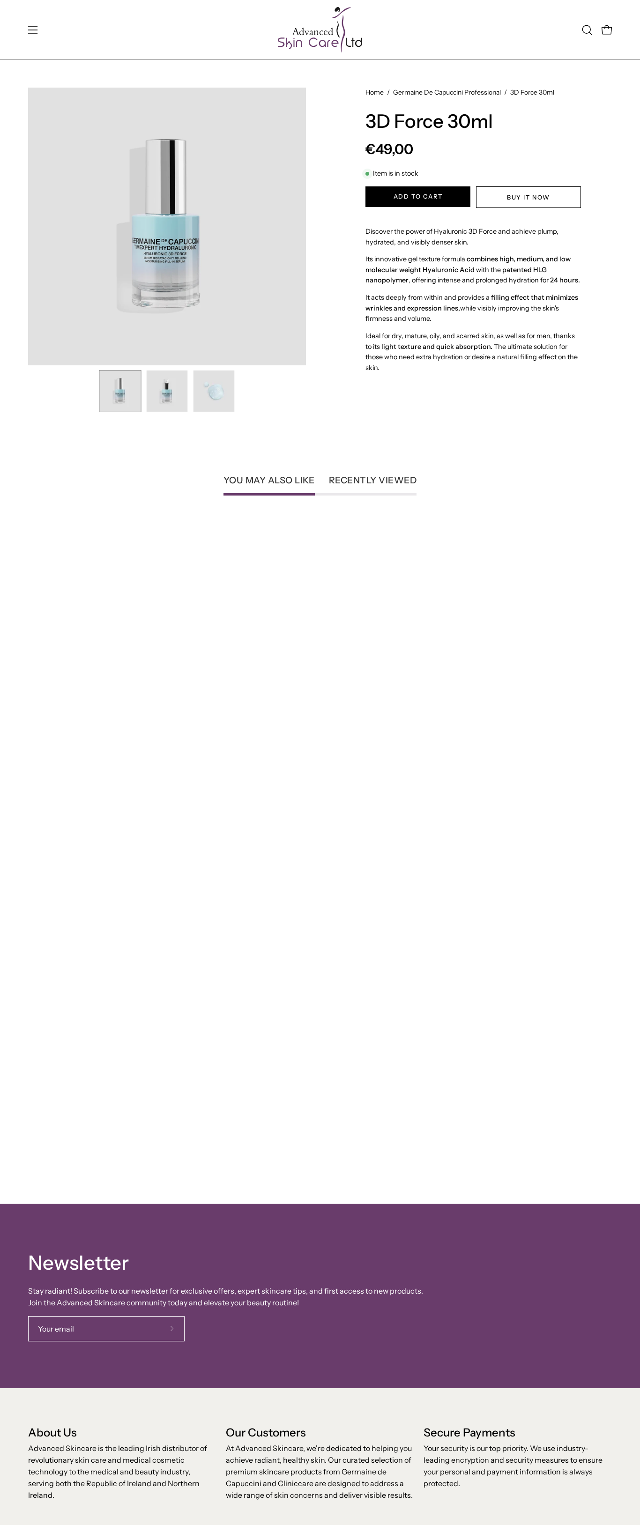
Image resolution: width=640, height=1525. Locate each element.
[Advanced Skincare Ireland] (320, 29)
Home (374, 92)
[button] (587, 30)
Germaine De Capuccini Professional (447, 92)
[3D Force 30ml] (120, 391)
